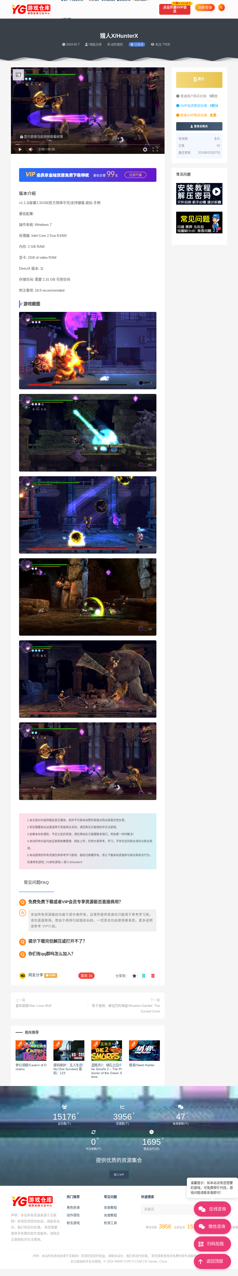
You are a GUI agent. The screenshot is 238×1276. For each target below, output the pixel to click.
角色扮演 (73, 1207)
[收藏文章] (134, 975)
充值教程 (110, 1215)
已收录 (138, 44)
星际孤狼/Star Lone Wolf (33, 1005)
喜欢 (86, 976)
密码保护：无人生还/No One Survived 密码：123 (68, 1069)
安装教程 (110, 1207)
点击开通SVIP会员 (176, 8)
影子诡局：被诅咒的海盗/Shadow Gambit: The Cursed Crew (126, 1008)
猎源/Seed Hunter (141, 1065)
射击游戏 (73, 1223)
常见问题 (67, 19)
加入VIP (119, 1174)
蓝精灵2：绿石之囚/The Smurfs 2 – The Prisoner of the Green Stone (106, 1071)
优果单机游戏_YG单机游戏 (44, 862)
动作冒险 (73, 1215)
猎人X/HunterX (73, 862)
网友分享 (35, 975)
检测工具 (110, 1223)
